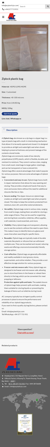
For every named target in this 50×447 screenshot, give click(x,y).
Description (11, 130)
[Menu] (3, 17)
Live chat (6, 118)
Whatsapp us (15, 118)
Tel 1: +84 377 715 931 (16, 384)
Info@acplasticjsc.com (18, 386)
